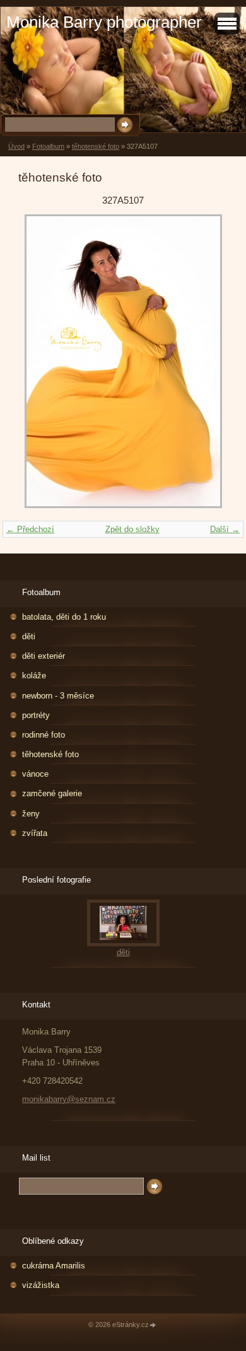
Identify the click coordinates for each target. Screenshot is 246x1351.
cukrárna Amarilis (53, 1265)
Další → (225, 529)
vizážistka (40, 1285)
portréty (36, 715)
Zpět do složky (132, 529)
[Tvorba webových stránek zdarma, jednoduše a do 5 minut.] (153, 1325)
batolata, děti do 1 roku (64, 617)
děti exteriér (43, 656)
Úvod (16, 146)
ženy (31, 813)
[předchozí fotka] (39, 361)
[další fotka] (207, 361)
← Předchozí (30, 529)
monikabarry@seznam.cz (68, 1099)
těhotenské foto (95, 146)
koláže (34, 675)
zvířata (34, 833)
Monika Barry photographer (104, 22)
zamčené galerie (52, 793)
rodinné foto (43, 734)
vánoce (35, 774)
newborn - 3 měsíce (58, 695)
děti (28, 636)
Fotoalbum (48, 146)
